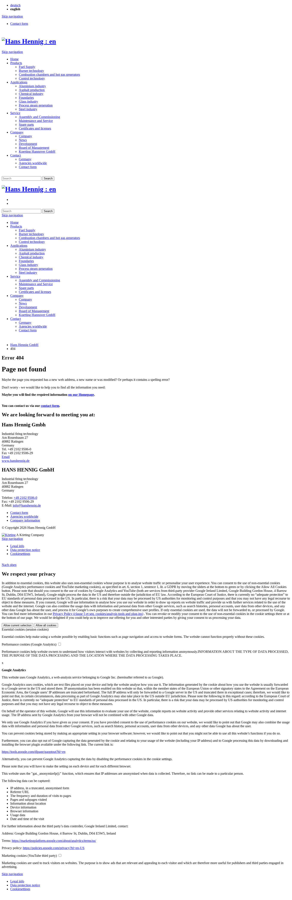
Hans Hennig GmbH (24, 345)
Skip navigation (12, 16)
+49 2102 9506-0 (25, 498)
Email (6, 457)
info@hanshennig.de (27, 505)
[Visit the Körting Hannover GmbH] (9, 535)
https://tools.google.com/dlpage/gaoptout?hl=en (33, 752)
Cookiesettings (20, 554)
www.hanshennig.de (15, 461)
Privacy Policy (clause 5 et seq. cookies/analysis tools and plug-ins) (98, 614)
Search (48, 178)
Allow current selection (17, 625)
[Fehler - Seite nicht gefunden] (12, 199)
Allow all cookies (46, 625)
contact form (50, 406)
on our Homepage (81, 394)
